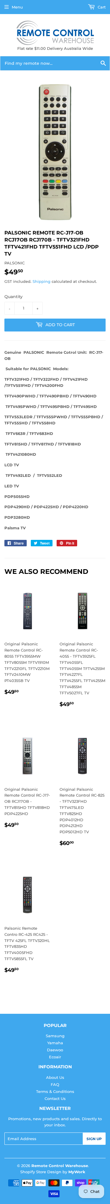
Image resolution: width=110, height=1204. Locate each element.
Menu (17, 7)
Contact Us (55, 1098)
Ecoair (55, 1057)
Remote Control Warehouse (59, 1165)
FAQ (55, 1084)
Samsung (55, 1035)
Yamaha (55, 1042)
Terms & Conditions (55, 1091)
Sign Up (94, 1139)
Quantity (13, 296)
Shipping (41, 281)
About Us (55, 1077)
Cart (101, 7)
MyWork (76, 1171)
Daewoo (55, 1049)
